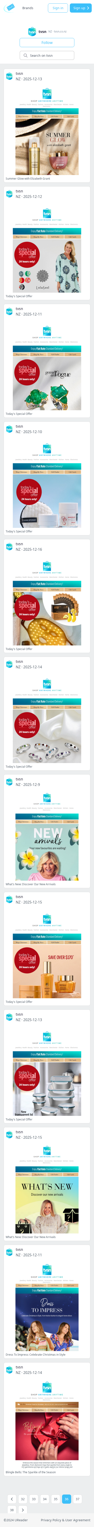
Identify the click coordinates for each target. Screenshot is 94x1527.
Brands (27, 8)
